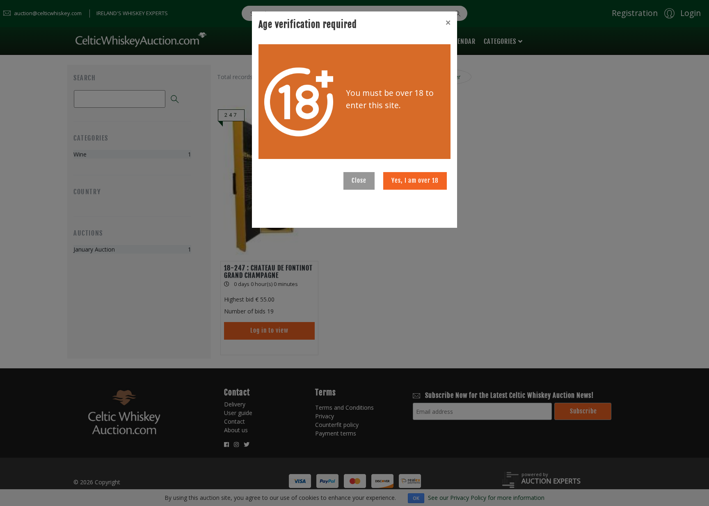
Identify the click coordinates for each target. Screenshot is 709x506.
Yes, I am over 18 (415, 180)
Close (359, 180)
